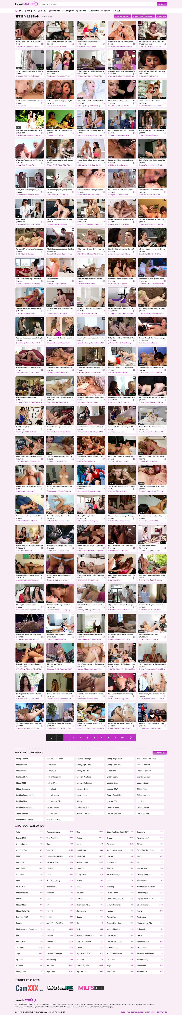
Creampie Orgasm (150, 874)
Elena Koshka (53, 639)
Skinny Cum (51, 765)
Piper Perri (21, 165)
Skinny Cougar (143, 807)
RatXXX (20, 340)
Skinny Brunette (52, 795)
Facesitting (35, 284)
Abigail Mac (22, 491)
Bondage (29, 923)
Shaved (59, 911)
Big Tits (158, 46)
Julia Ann (152, 195)
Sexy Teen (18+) (90, 905)
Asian (55, 106)
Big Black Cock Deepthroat (29, 929)
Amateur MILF (150, 838)
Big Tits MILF (29, 862)
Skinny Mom (142, 789)
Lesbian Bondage (84, 777)
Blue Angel (21, 46)
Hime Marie (83, 580)
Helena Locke (34, 639)
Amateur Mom (90, 862)
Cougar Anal (120, 862)
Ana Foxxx (83, 699)
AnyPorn (51, 607)
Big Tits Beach (150, 868)
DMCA (147, 1012)
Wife (27, 432)
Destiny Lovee (67, 254)
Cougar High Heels (120, 923)
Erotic (112, 521)
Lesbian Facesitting (24, 807)
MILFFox (20, 311)
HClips (50, 459)
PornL (19, 74)
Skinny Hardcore (23, 789)
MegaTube (52, 251)
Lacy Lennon (156, 106)
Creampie (150, 832)
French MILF (29, 838)
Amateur (51, 135)
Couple (50, 372)
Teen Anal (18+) (59, 838)
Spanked (29, 959)
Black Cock (29, 868)
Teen (101, 135)
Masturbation (123, 195)
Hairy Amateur (59, 887)
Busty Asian (29, 972)
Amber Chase (53, 313)
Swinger (59, 868)
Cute (142, 669)
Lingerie (61, 76)
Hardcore (94, 432)
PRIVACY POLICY (137, 1012)
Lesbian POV (112, 801)
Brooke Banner (53, 343)
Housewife (120, 911)
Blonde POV (150, 880)
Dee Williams (93, 699)
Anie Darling (130, 76)
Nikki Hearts (114, 699)
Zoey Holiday (114, 284)
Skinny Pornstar (143, 765)
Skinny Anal (111, 771)
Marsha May (95, 106)
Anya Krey (156, 313)
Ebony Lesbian (22, 759)
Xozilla (20, 162)
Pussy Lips (120, 917)
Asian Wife (150, 929)
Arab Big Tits (120, 947)
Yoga (120, 966)
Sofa (23, 254)
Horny (150, 935)
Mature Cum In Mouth (150, 887)
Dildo (24, 106)
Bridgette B (128, 46)
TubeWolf (144, 281)
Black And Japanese (150, 850)
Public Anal (29, 941)
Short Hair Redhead (120, 899)
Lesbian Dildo (142, 783)
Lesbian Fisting (143, 813)
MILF (29, 856)
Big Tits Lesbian (143, 777)
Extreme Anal (120, 893)
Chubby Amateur (59, 832)
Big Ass (20, 76)
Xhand (19, 192)
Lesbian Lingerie (83, 795)
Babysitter (52, 76)
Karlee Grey (83, 491)
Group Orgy (150, 947)
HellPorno (144, 74)
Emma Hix (63, 46)
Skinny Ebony (112, 777)
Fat (59, 905)
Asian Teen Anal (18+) (59, 923)
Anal (158, 195)
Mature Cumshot (120, 905)
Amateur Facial (29, 850)
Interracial (62, 106)
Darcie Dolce (33, 580)
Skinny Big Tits (83, 771)
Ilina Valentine (145, 313)
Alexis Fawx (83, 135)
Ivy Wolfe (82, 313)
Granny (120, 838)
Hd (157, 76)
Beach (90, 917)
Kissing (118, 461)
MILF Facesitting (59, 880)
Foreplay (155, 135)
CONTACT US (162, 1012)
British (130, 313)
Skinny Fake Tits (113, 765)
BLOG (123, 1012)
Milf (119, 106)
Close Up (151, 224)
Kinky (29, 935)
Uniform (90, 929)
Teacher (120, 868)
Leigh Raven (125, 699)
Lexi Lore (62, 728)
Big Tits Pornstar (90, 953)
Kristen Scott (52, 699)
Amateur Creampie (59, 953)
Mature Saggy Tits (150, 923)
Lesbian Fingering (53, 777)
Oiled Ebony (59, 959)
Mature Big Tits (90, 966)
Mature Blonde (90, 899)
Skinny (90, 76)
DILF (120, 880)
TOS (128, 1012)
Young (98, 195)
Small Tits (98, 76)
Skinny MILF (21, 783)
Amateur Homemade (150, 953)
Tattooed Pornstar (90, 941)
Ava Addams (22, 610)
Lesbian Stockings (54, 819)
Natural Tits (92, 254)
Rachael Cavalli (95, 165)
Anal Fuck (120, 972)
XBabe (50, 133)
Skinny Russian (113, 807)
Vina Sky (154, 165)
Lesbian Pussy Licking (25, 795)
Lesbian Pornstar (144, 771)
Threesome (150, 966)
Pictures (106, 11)
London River (84, 343)
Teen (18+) (59, 850)
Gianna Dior (83, 165)
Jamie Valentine (115, 372)
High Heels (59, 972)
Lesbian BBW (112, 789)
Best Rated (55, 11)
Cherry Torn (145, 402)
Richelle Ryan (114, 343)
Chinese (29, 966)
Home (19, 11)
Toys (29, 953)
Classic (150, 46)
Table (59, 874)
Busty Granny (150, 959)
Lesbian (30, 46)
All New (43, 11)
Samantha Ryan (115, 580)
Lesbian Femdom (114, 813)
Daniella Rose (145, 343)
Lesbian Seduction (84, 783)
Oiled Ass (120, 959)
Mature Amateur (59, 862)
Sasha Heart (114, 224)
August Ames (22, 580)
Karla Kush (124, 550)
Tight (57, 284)
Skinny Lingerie (143, 795)
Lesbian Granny (83, 789)
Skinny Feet (51, 789)
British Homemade (120, 953)
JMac (81, 669)
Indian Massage (120, 874)
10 (122, 737)
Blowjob (63, 639)
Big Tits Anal (90, 972)
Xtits (111, 489)
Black (142, 639)
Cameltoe (59, 893)
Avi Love (143, 195)
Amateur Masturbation (90, 935)
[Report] (42, 44)
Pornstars (82, 11)
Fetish (37, 46)
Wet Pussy (90, 868)
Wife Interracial (150, 941)
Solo (90, 832)
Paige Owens (66, 432)
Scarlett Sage (53, 46)
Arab (90, 844)
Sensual (64, 284)
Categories (69, 11)
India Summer (115, 254)
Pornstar (125, 106)
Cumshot (120, 844)
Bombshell (144, 461)
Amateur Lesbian (84, 813)
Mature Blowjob (120, 929)
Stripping (120, 887)
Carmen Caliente (116, 46)
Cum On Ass (29, 874)
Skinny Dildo (21, 771)
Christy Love (22, 639)
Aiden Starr (52, 550)
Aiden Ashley (145, 106)
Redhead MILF (29, 917)
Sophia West (94, 580)
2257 (153, 1012)
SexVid (142, 162)
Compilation (90, 874)
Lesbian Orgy (112, 783)
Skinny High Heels (84, 765)
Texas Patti (124, 610)
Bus (59, 899)
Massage (39, 402)
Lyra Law (153, 699)
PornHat (143, 103)
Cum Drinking (29, 844)
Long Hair (90, 947)
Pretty (94, 46)
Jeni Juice (144, 699)
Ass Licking (64, 402)
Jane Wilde (125, 224)
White (161, 402)
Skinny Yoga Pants (114, 759)
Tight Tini (126, 402)
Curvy (70, 165)
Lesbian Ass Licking (24, 819)
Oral (96, 402)
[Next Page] (131, 737)
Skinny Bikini (51, 813)
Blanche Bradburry (116, 76)
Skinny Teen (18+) (114, 795)
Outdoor (64, 224)
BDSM (90, 880)
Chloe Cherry (126, 343)
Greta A (143, 224)
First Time (21, 669)
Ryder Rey (93, 135)
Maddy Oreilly (84, 106)
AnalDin (113, 74)
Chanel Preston (53, 224)
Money (50, 284)
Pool (59, 947)
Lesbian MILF (51, 783)
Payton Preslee (23, 372)
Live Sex (117, 11)
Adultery (90, 893)
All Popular (30, 11)
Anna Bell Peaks (54, 254)
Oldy (90, 923)
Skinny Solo (51, 771)
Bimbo (150, 844)
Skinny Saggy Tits (53, 801)
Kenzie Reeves (84, 639)
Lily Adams (126, 254)
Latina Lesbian (83, 807)
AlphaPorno (83, 74)
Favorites (95, 11)
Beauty (81, 372)
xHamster (21, 133)
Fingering (35, 76)
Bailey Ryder (22, 135)
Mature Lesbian (52, 807)
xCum (112, 133)
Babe (88, 372)
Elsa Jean (31, 491)
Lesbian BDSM (22, 777)
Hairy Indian (90, 850)
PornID (81, 192)
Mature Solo (150, 972)
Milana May (124, 165)
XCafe (19, 103)
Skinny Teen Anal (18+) (146, 759)
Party (150, 856)
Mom (81, 46)
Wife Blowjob (150, 893)
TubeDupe (82, 44)
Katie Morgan (92, 313)
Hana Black (145, 372)
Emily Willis (157, 610)
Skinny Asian (21, 765)
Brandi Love (145, 580)
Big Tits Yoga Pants (150, 899)
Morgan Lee (114, 432)
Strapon (154, 402)
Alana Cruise (145, 521)
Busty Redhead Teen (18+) (120, 832)
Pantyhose (150, 917)
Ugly (59, 844)
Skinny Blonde (22, 813)
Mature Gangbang (120, 850)
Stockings (29, 947)
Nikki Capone (114, 728)
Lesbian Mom (21, 801)
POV (29, 880)
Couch (87, 46)
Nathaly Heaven (34, 135)
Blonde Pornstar (150, 905)
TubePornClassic (146, 44)
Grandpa (90, 959)
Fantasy (90, 838)
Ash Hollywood (115, 402)
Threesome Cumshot (59, 856)
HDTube (81, 103)
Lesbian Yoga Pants (54, 759)
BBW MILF (29, 887)
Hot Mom (59, 966)
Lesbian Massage (84, 759)
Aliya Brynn (65, 580)
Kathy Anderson (91, 669)
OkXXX (19, 44)
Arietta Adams (146, 432)
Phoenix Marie (53, 580)
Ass (19, 106)
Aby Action (113, 610)
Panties (58, 610)
